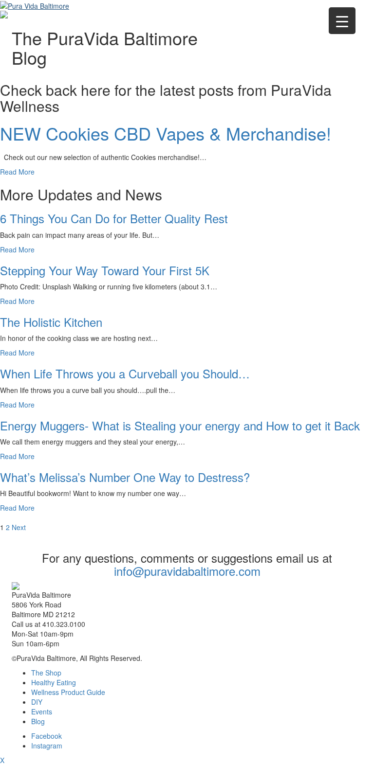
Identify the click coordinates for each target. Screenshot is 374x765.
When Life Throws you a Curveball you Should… (125, 373)
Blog (38, 721)
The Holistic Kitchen (51, 321)
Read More (17, 172)
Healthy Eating (53, 682)
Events (41, 711)
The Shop (46, 672)
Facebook (46, 736)
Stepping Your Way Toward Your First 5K (104, 270)
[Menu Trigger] (342, 20)
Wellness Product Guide (68, 692)
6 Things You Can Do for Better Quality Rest (114, 218)
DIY (36, 702)
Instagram (46, 745)
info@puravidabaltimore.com (187, 570)
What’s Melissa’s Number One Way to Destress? (125, 476)
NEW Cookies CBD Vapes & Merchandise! (165, 133)
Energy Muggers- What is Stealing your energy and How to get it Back (180, 425)
